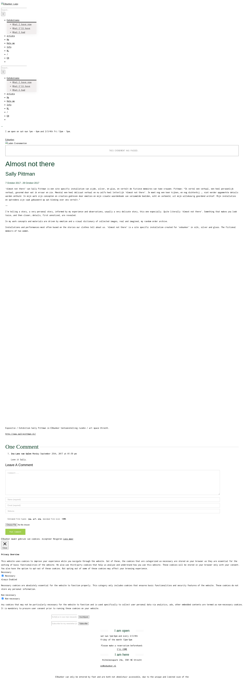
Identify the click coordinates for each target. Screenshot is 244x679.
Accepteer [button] (47, 539)
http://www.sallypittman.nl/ (20, 434)
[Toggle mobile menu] (2, 125)
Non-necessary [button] (8, 595)
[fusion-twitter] (183, 614)
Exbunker (9, 139)
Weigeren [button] (57, 539)
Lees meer (68, 539)
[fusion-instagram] (188, 614)
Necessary (10, 576)
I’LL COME (122, 649)
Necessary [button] (6, 572)
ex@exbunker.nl (108, 666)
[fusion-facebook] (178, 614)
